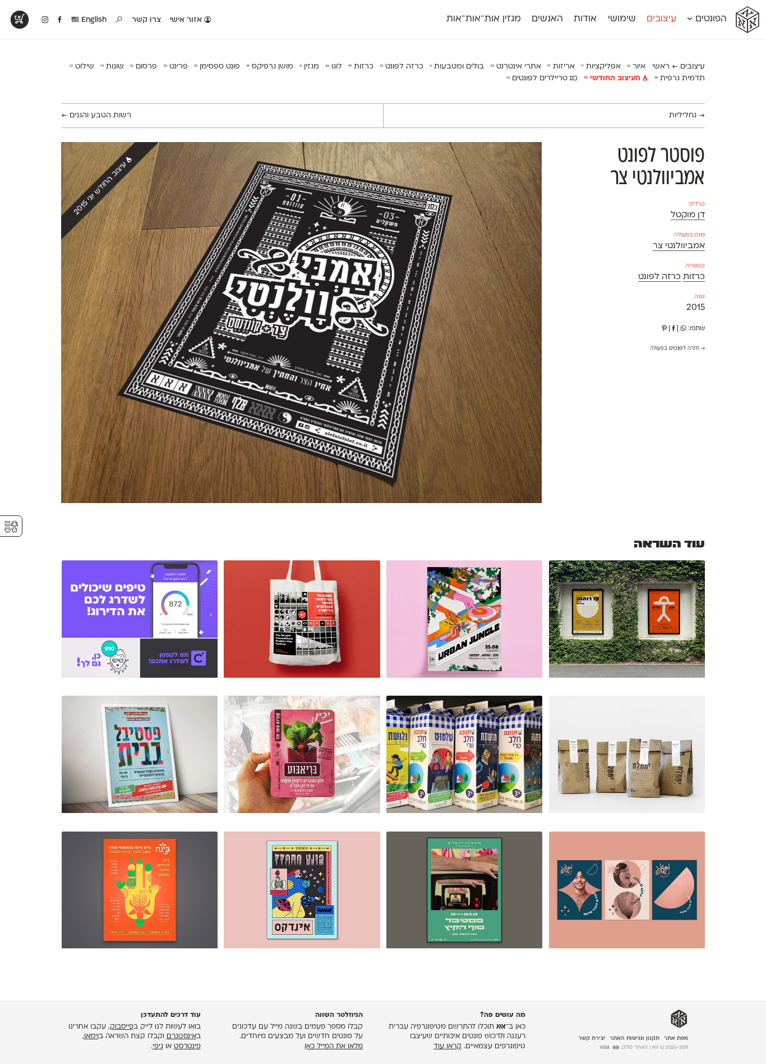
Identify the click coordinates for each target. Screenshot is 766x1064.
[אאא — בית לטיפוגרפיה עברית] (679, 1019)
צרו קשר (146, 20)
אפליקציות (601, 66)
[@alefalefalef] (45, 20)
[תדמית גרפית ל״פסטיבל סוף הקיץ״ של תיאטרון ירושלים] (464, 892)
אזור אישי (187, 20)
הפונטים (710, 19)
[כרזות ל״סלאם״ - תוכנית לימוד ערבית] (627, 892)
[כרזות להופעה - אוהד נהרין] (627, 621)
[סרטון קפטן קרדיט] (140, 621)
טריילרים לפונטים (538, 78)
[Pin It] (664, 329)
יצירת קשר (592, 1038)
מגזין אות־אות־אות (483, 19)
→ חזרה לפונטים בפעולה (677, 348)
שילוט (82, 66)
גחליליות (687, 115)
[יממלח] (627, 757)
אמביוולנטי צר (679, 246)
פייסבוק (121, 1027)
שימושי (622, 19)
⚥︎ (11, 527)
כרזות (360, 66)
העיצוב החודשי (613, 78)
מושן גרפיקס (269, 66)
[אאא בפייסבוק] (60, 20)
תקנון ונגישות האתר (634, 1038)
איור (636, 66)
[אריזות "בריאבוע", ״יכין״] (302, 757)
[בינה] (140, 892)
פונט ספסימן (217, 66)
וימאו (91, 1036)
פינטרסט (187, 1046)
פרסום (143, 66)
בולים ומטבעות (457, 66)
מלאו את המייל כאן (333, 1046)
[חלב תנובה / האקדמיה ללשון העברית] (464, 757)
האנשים (547, 19)
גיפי (158, 1046)
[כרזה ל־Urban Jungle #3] (464, 621)
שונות (112, 66)
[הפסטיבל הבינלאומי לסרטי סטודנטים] (302, 621)
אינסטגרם (181, 1036)
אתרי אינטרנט (516, 66)
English (93, 20)
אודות (585, 19)
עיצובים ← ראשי (678, 66)
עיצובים (661, 19)
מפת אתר (676, 1038)
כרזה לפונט (401, 66)
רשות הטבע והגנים (96, 115)
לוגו (334, 66)
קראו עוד (447, 1046)
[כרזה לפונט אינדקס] (302, 892)
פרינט (176, 66)
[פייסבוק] (673, 329)
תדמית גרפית (679, 78)
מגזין (309, 66)
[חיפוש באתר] (119, 20)
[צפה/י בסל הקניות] (20, 20)
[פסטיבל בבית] (140, 757)
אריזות (561, 66)
